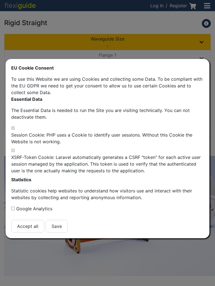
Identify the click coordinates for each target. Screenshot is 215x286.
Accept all (27, 226)
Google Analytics (34, 208)
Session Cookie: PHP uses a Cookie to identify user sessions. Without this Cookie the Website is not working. (101, 138)
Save (57, 226)
